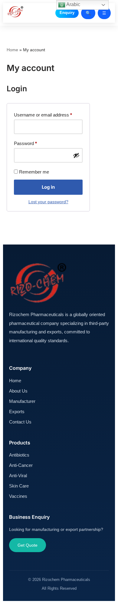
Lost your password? (48, 202)
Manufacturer (22, 401)
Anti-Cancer (21, 465)
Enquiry (67, 12)
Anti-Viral (18, 475)
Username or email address (43, 114)
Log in (48, 187)
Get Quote (28, 545)
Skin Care (19, 485)
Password (25, 143)
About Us (18, 390)
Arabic (72, 4)
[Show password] (76, 155)
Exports (17, 411)
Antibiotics (19, 454)
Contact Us (20, 421)
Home (12, 49)
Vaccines (18, 496)
